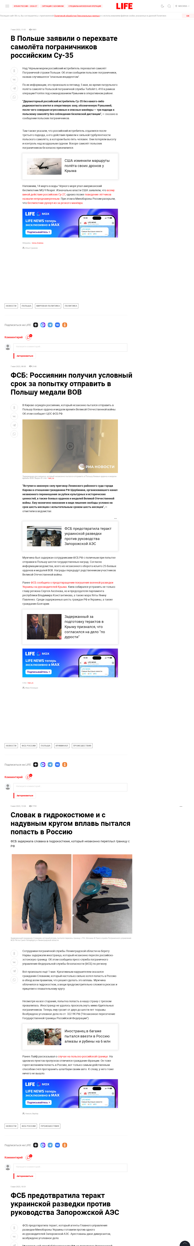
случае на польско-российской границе (83, 1056)
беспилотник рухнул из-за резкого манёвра (55, 203)
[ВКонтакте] (57, 325)
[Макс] (43, 325)
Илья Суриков (31, 248)
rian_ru (51, 478)
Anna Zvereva (37, 243)
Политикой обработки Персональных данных (77, 15)
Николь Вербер (31, 1113)
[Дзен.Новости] (36, 325)
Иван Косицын (31, 688)
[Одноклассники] (65, 325)
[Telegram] (50, 325)
